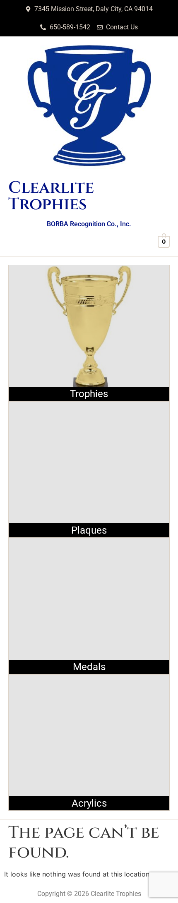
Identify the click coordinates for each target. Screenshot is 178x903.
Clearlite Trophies (51, 196)
